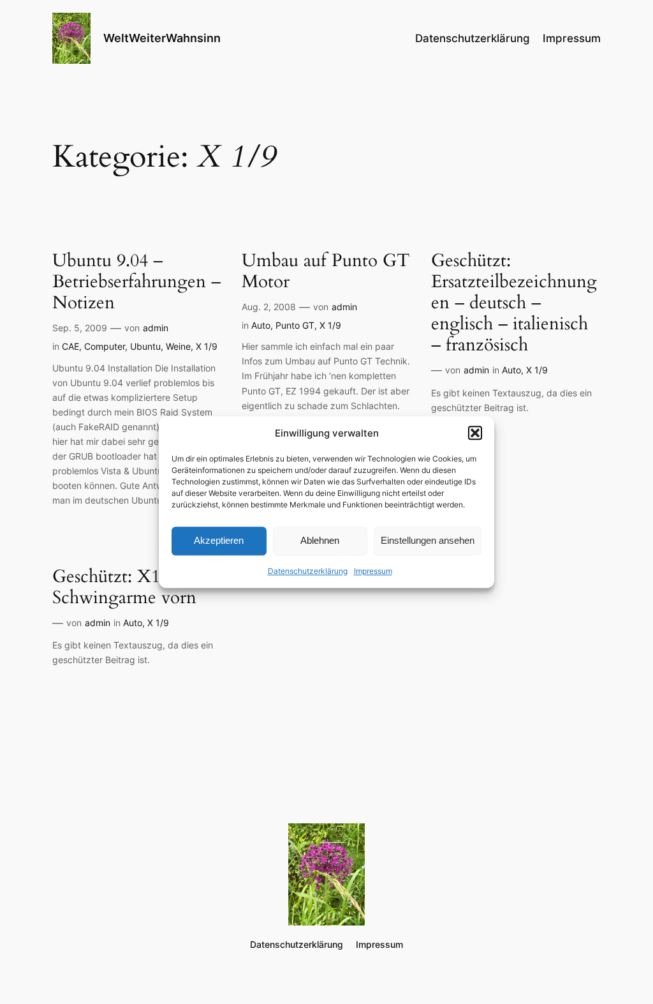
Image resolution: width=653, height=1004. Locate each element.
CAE (70, 346)
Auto (260, 325)
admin (155, 327)
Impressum (373, 571)
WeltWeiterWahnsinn (162, 38)
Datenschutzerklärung (308, 571)
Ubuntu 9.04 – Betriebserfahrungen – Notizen (136, 281)
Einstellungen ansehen (427, 541)
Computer (104, 346)
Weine (178, 346)
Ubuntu (145, 346)
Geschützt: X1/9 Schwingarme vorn (124, 587)
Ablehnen (319, 541)
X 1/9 (206, 346)
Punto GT (294, 325)
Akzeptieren (219, 541)
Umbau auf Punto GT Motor (326, 271)
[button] (475, 432)
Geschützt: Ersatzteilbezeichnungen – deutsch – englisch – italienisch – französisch (514, 303)
